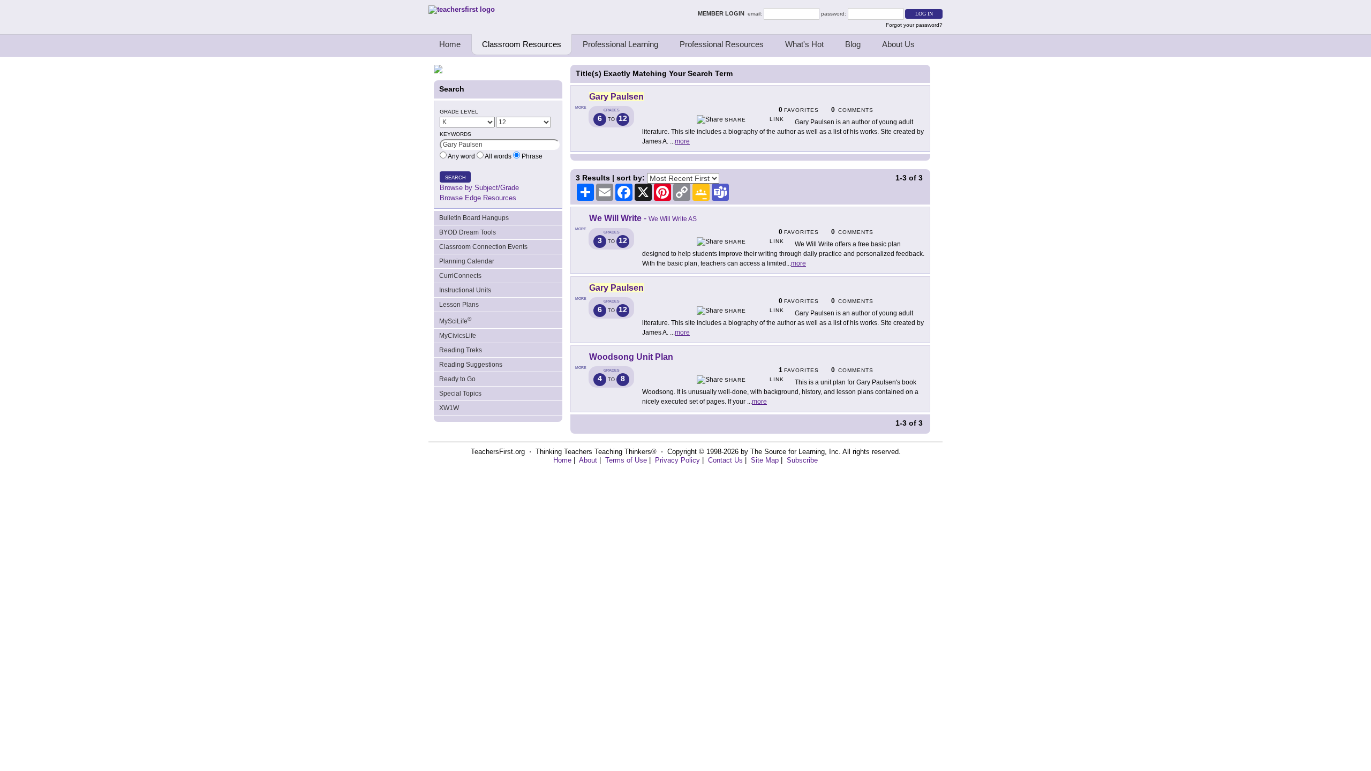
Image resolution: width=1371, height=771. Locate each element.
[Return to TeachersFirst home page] (461, 9)
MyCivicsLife (457, 335)
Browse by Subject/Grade (479, 188)
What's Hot (804, 44)
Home (450, 44)
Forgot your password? (914, 25)
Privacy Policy (677, 460)
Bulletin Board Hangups (474, 218)
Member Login (723, 13)
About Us (898, 44)
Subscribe (802, 460)
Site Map (765, 460)
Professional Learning (620, 44)
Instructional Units (465, 290)
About (588, 460)
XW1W (449, 408)
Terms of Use (626, 460)
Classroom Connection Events (483, 247)
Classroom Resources (521, 44)
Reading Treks (460, 350)
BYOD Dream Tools (467, 232)
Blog (853, 44)
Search (455, 177)
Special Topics (460, 393)
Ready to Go (457, 379)
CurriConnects (460, 275)
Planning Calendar (466, 261)
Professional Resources (722, 44)
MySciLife (455, 320)
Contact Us (725, 460)
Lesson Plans (459, 304)
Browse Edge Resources (478, 198)
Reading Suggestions (470, 364)
